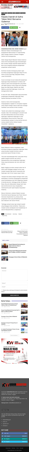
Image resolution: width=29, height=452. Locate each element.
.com (20, 402)
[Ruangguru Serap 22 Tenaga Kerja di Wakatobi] (24, 324)
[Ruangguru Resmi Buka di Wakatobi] (4, 258)
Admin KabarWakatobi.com (9, 23)
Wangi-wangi (4, 215)
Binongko (21, 448)
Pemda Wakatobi (8, 213)
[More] (19, 27)
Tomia (17, 448)
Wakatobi (3, 14)
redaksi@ (11, 402)
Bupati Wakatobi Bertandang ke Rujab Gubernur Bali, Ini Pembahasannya (17, 246)
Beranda (3, 10)
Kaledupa (13, 448)
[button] (2, 2)
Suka (26, 433)
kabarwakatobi (16, 402)
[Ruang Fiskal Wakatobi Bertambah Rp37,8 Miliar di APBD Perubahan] (4, 252)
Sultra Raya (15, 213)
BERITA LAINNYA (5, 240)
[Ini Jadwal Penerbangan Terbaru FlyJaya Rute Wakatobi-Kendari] (24, 331)
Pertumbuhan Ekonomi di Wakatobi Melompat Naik (6, 232)
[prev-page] (2, 263)
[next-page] (4, 263)
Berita (7, 10)
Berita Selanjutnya (14, 335)
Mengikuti (24, 436)
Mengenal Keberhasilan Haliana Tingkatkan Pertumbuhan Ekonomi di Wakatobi (22, 233)
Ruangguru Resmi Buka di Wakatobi (18, 257)
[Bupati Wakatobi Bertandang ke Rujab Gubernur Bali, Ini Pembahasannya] (4, 246)
